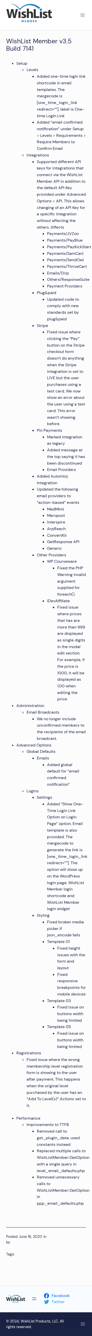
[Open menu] (82, 15)
